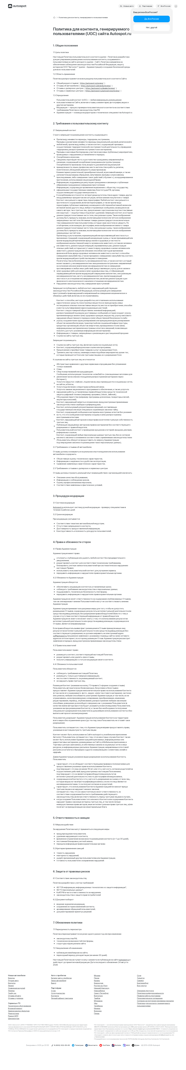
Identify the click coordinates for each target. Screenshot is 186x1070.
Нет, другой (151, 27)
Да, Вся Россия (151, 19)
